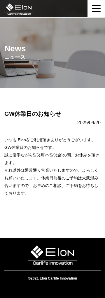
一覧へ (52, 214)
